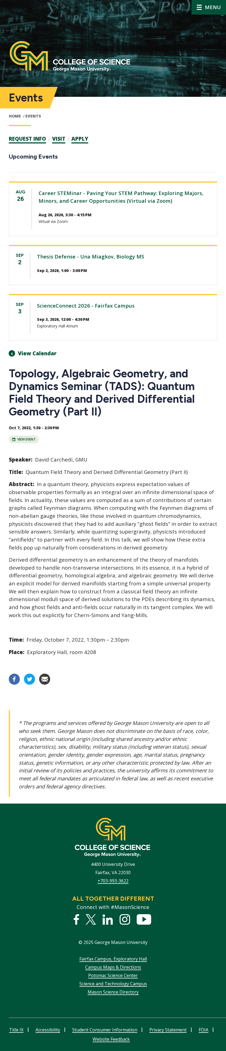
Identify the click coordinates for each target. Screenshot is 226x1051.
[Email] (44, 683)
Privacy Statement (168, 1030)
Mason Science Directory (113, 992)
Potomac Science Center (113, 975)
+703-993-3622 (113, 881)
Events (33, 116)
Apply (79, 138)
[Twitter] (29, 683)
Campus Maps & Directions (113, 967)
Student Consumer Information (104, 1030)
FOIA (203, 1030)
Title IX (16, 1030)
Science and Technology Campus (113, 984)
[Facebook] (14, 683)
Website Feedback (111, 1039)
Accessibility (48, 1030)
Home (15, 116)
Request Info (27, 138)
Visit (58, 138)
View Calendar (37, 353)
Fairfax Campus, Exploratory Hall (113, 959)
